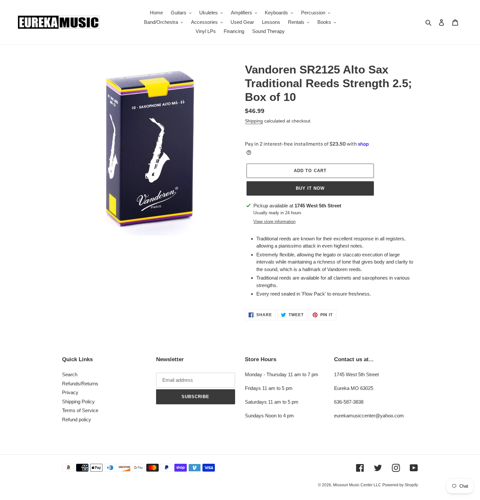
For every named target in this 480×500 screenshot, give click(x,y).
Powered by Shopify (400, 485)
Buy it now (310, 188)
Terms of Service (80, 410)
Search (69, 374)
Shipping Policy (78, 401)
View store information (274, 221)
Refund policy (76, 419)
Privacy (70, 392)
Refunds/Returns (80, 383)
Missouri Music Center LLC (357, 485)
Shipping (254, 120)
